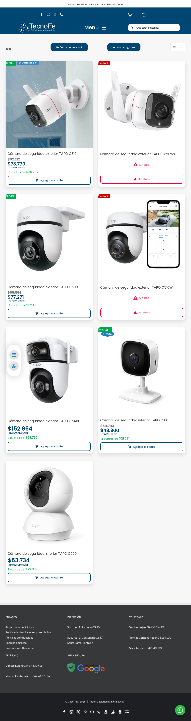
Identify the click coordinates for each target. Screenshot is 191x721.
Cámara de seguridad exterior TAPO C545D (43, 421)
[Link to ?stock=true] (14, 366)
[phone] (61, 14)
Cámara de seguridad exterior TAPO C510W (136, 287)
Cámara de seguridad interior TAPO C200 (42, 553)
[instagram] (48, 14)
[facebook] (41, 14)
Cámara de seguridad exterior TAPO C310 (41, 153)
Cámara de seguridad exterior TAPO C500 (42, 287)
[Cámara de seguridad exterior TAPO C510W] (141, 237)
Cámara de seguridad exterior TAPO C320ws (137, 154)
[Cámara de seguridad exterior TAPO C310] (49, 104)
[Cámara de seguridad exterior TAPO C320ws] (141, 104)
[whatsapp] (55, 14)
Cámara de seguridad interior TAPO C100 (134, 420)
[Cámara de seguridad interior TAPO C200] (49, 504)
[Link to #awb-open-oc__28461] (14, 355)
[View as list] (181, 47)
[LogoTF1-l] (37, 23)
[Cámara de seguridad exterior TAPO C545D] (49, 371)
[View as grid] (174, 47)
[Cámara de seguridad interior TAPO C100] (141, 370)
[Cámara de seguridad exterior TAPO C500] (49, 237)
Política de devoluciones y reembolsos (29, 632)
